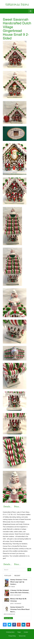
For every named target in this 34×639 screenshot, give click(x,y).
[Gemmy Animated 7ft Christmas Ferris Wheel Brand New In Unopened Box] (7, 609)
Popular (7, 575)
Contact (26, 632)
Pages (19, 632)
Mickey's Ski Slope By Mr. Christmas (18, 600)
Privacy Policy (12, 636)
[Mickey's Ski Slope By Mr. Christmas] (7, 600)
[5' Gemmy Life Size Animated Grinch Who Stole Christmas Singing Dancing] (7, 592)
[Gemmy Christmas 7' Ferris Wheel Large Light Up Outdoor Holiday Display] (7, 581)
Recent (17, 575)
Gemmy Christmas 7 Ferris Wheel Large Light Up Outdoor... (18, 582)
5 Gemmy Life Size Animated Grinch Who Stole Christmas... (20, 591)
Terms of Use (22, 636)
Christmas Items (10, 632)
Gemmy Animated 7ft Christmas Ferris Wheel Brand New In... (19, 609)
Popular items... (8, 618)
